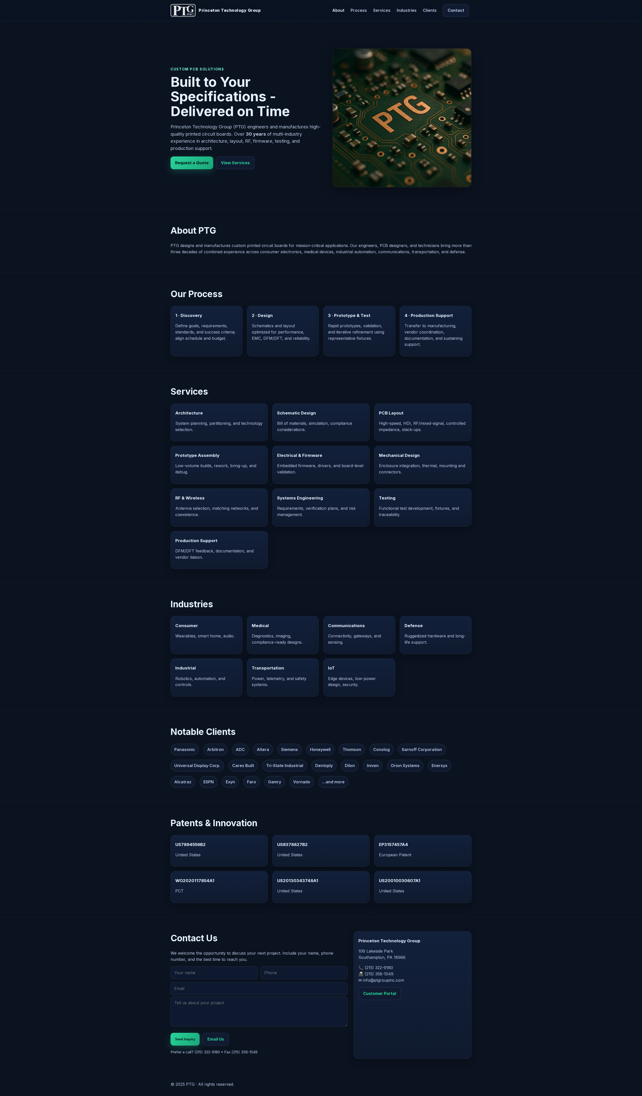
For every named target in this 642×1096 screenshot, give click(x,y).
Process (359, 10)
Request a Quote (192, 162)
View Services (235, 162)
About (338, 10)
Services (381, 10)
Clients (430, 10)
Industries (407, 10)
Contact (456, 10)
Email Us (215, 1039)
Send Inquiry (185, 1039)
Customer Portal (379, 993)
